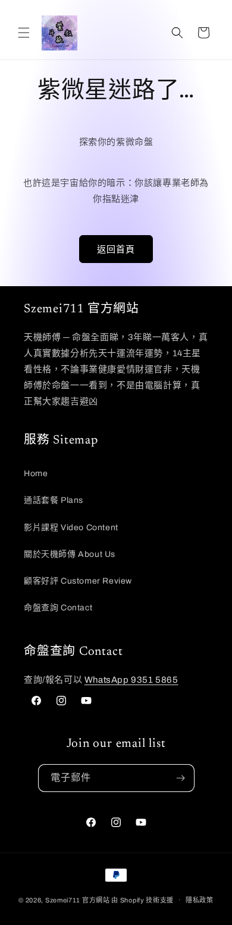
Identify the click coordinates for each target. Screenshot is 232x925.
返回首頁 (116, 249)
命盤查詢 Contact (58, 607)
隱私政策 (200, 900)
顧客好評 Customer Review (78, 580)
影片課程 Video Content (71, 527)
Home (36, 473)
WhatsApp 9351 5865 (131, 680)
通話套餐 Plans (53, 500)
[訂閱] (181, 778)
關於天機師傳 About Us (69, 554)
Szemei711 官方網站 (77, 899)
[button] (24, 33)
